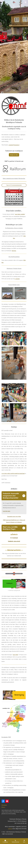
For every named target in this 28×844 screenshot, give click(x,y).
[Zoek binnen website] (2, 2)
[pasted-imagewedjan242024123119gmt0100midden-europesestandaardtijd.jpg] (20, 293)
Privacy (3, 807)
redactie (10, 828)
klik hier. (14, 250)
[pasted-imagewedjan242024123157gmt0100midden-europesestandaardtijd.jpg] (7, 293)
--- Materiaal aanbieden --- (14, 550)
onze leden (15, 654)
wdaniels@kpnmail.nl (14, 145)
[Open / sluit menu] (25, 2)
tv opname (17, 278)
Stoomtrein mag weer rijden (14, 516)
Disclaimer (4, 805)
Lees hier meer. (6, 511)
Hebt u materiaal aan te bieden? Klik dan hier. (14, 178)
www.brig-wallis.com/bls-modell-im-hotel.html (13, 473)
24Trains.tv (14, 534)
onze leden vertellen (20, 214)
